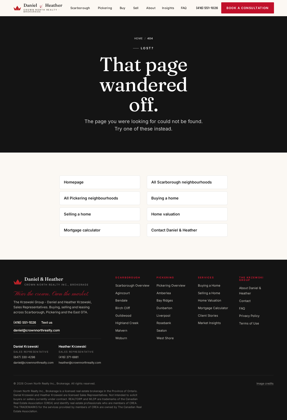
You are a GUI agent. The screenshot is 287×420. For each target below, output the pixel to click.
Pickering (105, 8)
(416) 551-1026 (24, 322)
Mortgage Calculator (213, 308)
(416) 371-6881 (69, 357)
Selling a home (77, 214)
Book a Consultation (248, 8)
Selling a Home (209, 293)
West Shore (165, 338)
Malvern (121, 330)
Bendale (121, 300)
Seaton (162, 330)
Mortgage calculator (82, 230)
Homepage (74, 182)
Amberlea (164, 293)
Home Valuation (209, 300)
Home (138, 38)
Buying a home (165, 198)
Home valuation (165, 214)
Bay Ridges (165, 300)
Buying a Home (209, 285)
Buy (122, 8)
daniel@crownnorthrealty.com (36, 330)
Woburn (121, 338)
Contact (245, 301)
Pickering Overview (171, 285)
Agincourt (122, 293)
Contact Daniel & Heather (174, 230)
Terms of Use (249, 323)
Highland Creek (126, 323)
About (150, 8)
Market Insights (209, 323)
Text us (46, 322)
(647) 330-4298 (24, 357)
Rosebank (164, 323)
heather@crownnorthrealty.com (80, 362)
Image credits (265, 383)
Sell (136, 8)
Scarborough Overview (132, 285)
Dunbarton (164, 308)
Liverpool (163, 316)
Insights (168, 8)
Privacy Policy (249, 316)
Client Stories (208, 316)
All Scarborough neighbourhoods (181, 182)
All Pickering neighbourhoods (91, 198)
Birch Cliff (122, 308)
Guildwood (123, 316)
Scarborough (80, 8)
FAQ (184, 8)
